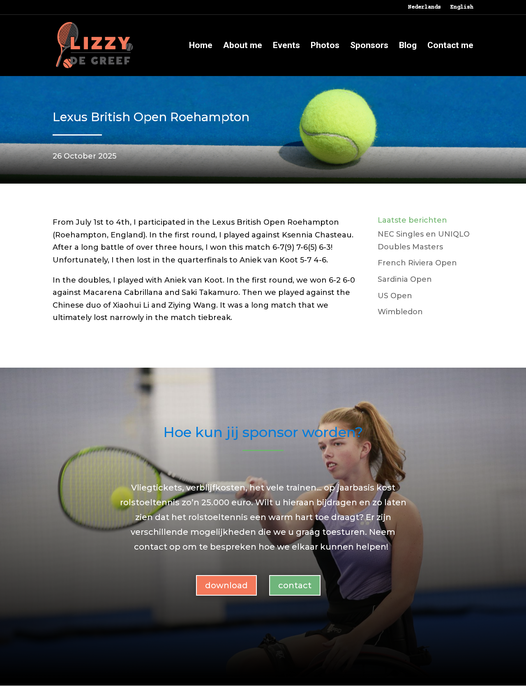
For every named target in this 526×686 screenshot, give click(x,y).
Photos (325, 46)
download (226, 585)
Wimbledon (400, 311)
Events (286, 46)
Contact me (450, 46)
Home (200, 46)
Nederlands (424, 8)
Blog (408, 46)
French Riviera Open (417, 262)
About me (242, 46)
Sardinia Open (405, 279)
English (461, 8)
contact (294, 585)
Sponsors (369, 46)
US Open (395, 295)
